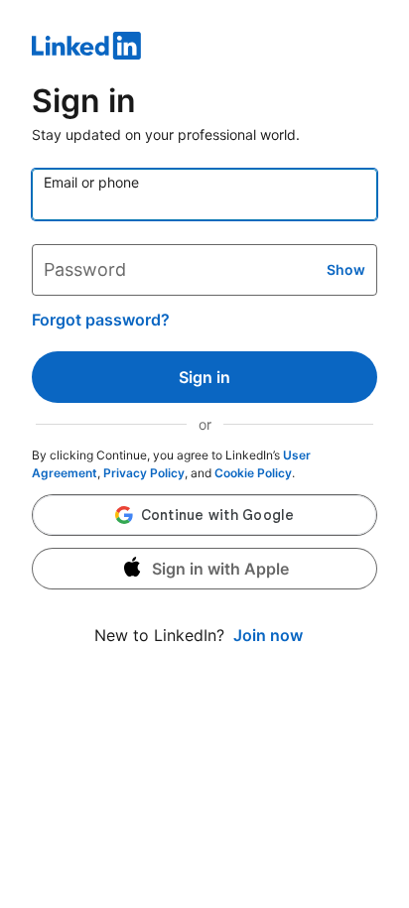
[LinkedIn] (204, 48)
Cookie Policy (253, 472)
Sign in (204, 377)
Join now (268, 635)
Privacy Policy (144, 472)
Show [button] (346, 269)
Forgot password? (101, 319)
